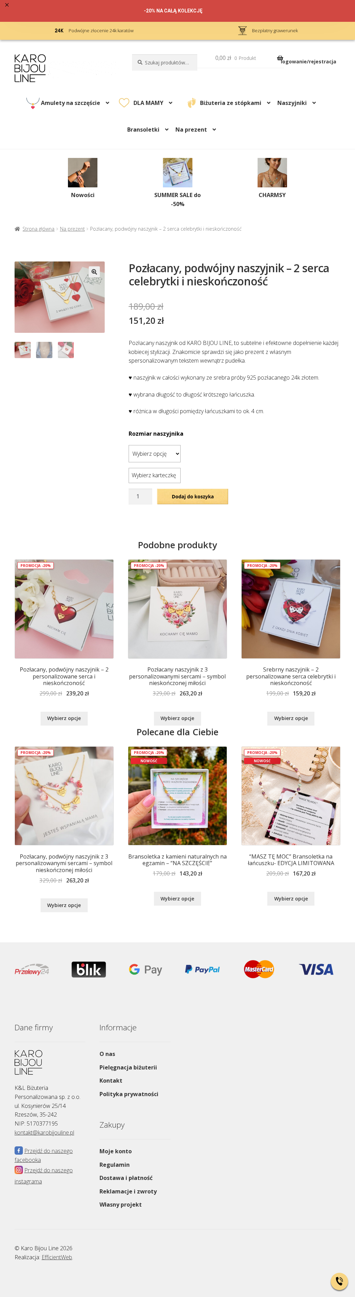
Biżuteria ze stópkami (230, 103)
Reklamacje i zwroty (128, 1191)
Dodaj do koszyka (192, 496)
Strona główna (38, 228)
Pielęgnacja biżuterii (128, 1067)
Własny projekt (120, 1204)
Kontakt (110, 1080)
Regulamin (114, 1165)
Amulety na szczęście (70, 103)
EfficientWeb (57, 1257)
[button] (94, 271)
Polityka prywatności (128, 1094)
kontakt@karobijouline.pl (44, 1132)
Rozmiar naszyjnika (156, 433)
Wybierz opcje (64, 718)
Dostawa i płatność (126, 1178)
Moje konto (115, 1151)
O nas (107, 1054)
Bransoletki (143, 129)
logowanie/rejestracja (308, 61)
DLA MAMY (148, 103)
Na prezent (72, 228)
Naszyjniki (292, 103)
